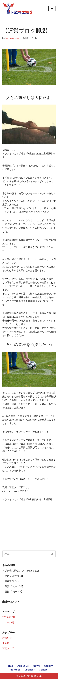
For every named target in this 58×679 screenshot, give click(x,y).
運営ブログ (8, 648)
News (36, 665)
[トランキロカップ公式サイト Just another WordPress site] (17, 8)
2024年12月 (8, 617)
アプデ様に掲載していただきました (20, 570)
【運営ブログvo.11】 (13, 581)
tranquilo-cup (12, 38)
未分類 (5, 643)
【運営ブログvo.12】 (13, 575)
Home (9, 665)
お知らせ (7, 637)
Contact (43, 669)
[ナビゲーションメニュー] (52, 8)
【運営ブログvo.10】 (13, 586)
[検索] (52, 553)
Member (15, 669)
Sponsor (30, 669)
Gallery (48, 665)
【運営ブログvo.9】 (12, 591)
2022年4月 (8, 622)
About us (23, 665)
